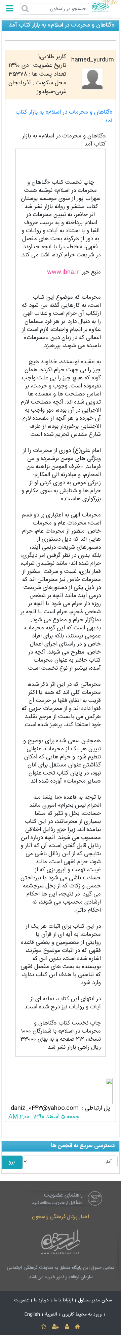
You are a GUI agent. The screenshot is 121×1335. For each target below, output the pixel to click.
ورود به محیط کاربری (82, 1314)
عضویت (21, 1300)
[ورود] (67, 1327)
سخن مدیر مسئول (95, 1300)
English (32, 1314)
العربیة (51, 1314)
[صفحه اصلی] (77, 1327)
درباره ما (41, 1300)
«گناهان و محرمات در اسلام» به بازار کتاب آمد (64, 117)
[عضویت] (55, 1327)
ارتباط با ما (63, 1300)
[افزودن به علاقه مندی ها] (43, 1327)
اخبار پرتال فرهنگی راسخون (60, 1217)
